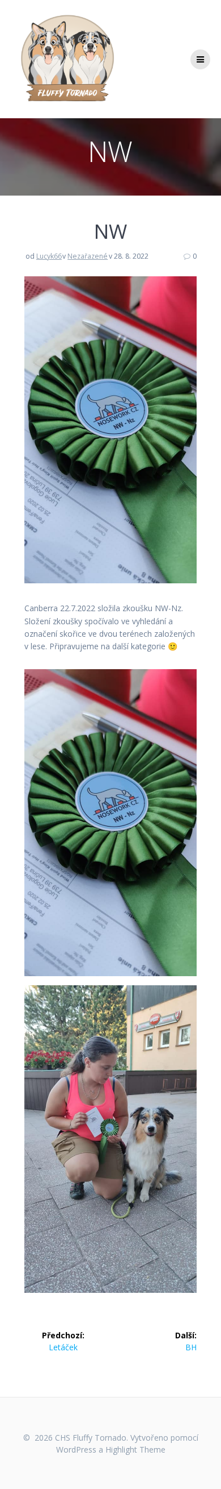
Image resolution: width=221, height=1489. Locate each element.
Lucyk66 (49, 256)
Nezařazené (87, 256)
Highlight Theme (135, 1449)
